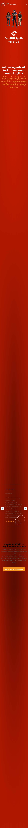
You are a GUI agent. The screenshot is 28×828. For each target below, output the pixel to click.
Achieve (14, 42)
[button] (26, 4)
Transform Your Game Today (14, 569)
